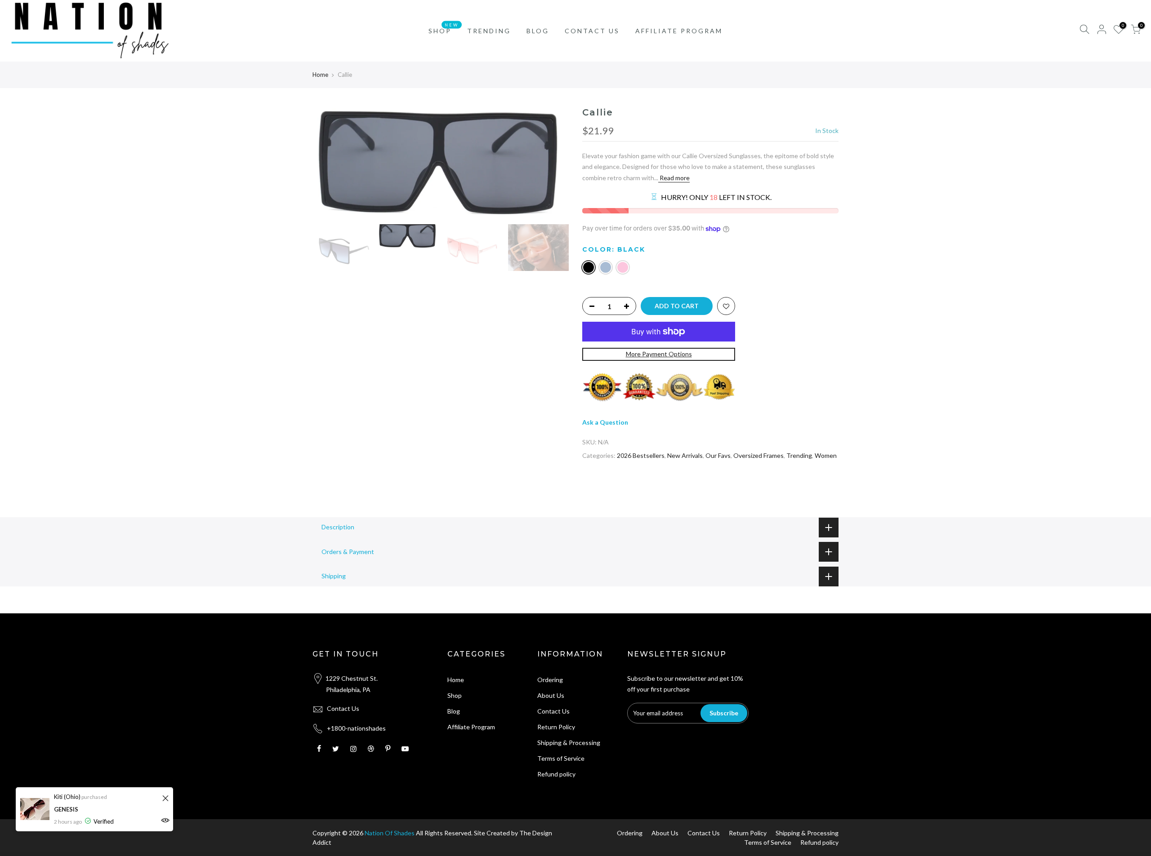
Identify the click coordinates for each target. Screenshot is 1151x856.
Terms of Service (560, 758)
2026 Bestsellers (641, 455)
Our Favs (718, 455)
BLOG (537, 31)
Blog (453, 711)
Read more (674, 178)
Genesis (66, 809)
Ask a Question (605, 422)
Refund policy (556, 774)
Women (826, 455)
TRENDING (489, 31)
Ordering (550, 679)
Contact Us (343, 708)
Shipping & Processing (568, 742)
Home (320, 74)
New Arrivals (685, 455)
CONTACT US (592, 31)
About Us (550, 695)
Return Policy (556, 727)
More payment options (659, 354)
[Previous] (328, 162)
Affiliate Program (471, 727)
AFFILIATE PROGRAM (679, 31)
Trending (799, 455)
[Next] (553, 162)
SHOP (443, 28)
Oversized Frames (758, 455)
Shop (454, 695)
